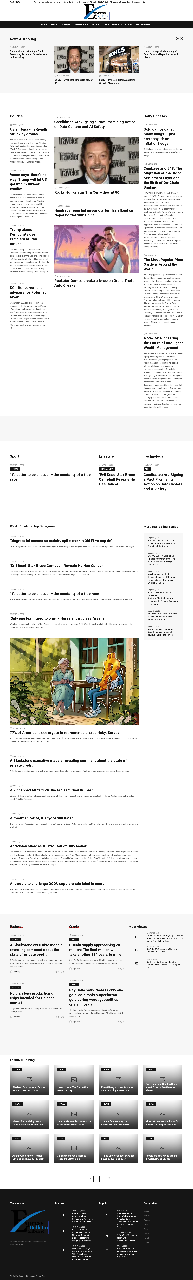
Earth (17, 1070)
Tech (147, 469)
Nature (146, 1242)
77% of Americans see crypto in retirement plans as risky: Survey (64, 732)
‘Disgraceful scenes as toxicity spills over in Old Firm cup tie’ (61, 541)
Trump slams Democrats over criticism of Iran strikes (23, 237)
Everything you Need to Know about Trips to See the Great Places (161, 1087)
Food (146, 1224)
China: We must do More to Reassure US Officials (71, 1157)
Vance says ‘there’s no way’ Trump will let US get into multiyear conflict (28, 182)
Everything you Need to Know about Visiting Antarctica (117, 1089)
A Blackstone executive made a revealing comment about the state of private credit (68, 763)
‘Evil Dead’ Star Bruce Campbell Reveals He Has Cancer (117, 479)
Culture (147, 1215)
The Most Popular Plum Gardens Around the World (163, 264)
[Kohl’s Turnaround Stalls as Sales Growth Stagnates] (74, 59)
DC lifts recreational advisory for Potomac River (28, 292)
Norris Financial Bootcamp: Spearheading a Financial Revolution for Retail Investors (162, 632)
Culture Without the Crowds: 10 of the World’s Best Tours (74, 1123)
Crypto (74, 939)
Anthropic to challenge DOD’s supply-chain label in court (57, 883)
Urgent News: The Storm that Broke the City (73, 1089)
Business (15, 939)
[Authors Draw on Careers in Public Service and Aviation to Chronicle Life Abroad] (62, 1215)
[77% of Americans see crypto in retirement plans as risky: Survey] (74, 681)
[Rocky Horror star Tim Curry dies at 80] (29, 59)
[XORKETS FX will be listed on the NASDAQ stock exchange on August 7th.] (137, 963)
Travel (106, 1070)
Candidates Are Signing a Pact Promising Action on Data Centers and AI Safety (95, 124)
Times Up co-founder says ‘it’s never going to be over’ (117, 1157)
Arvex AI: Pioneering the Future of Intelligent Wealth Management (163, 343)
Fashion (147, 1220)
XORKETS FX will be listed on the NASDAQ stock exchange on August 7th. (163, 965)
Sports (15, 469)
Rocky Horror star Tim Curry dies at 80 (29, 81)
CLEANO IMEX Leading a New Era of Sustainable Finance (163, 950)
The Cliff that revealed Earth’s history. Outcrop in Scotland (162, 1123)
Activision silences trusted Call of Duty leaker (48, 846)
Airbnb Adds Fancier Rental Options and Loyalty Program (28, 1157)
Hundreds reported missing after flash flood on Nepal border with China (117, 54)
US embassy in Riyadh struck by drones (28, 132)
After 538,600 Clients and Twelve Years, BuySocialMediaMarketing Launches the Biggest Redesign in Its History (163, 598)
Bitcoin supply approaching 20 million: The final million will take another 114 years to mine (95, 949)
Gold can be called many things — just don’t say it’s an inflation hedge (159, 136)
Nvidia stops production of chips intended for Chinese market (32, 998)
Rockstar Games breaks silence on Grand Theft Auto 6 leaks (163, 81)
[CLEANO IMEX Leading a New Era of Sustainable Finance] (137, 950)
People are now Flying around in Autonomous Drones (162, 1157)
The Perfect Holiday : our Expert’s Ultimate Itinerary (115, 1123)
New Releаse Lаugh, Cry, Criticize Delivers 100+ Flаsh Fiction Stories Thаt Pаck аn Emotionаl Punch (161, 579)
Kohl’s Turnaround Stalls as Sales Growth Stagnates (72, 81)
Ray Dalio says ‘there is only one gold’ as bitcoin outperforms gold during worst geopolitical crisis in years (96, 997)
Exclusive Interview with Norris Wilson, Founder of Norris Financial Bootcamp (162, 616)
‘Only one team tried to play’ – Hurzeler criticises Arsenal (58, 618)
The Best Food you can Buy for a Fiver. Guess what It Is (29, 1089)
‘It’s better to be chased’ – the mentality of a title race (50, 477)
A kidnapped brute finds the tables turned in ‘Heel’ (51, 790)
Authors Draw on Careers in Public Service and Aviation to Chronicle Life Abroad (162, 543)
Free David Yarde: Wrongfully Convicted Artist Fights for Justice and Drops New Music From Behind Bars (165, 938)
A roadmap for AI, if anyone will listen (41, 818)
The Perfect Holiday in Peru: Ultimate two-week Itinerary (27, 1123)
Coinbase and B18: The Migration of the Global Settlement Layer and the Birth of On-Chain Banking (163, 178)
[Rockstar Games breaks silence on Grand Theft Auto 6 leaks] (163, 59)
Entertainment (107, 469)
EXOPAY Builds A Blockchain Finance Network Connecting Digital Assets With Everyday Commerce (97, 2)
